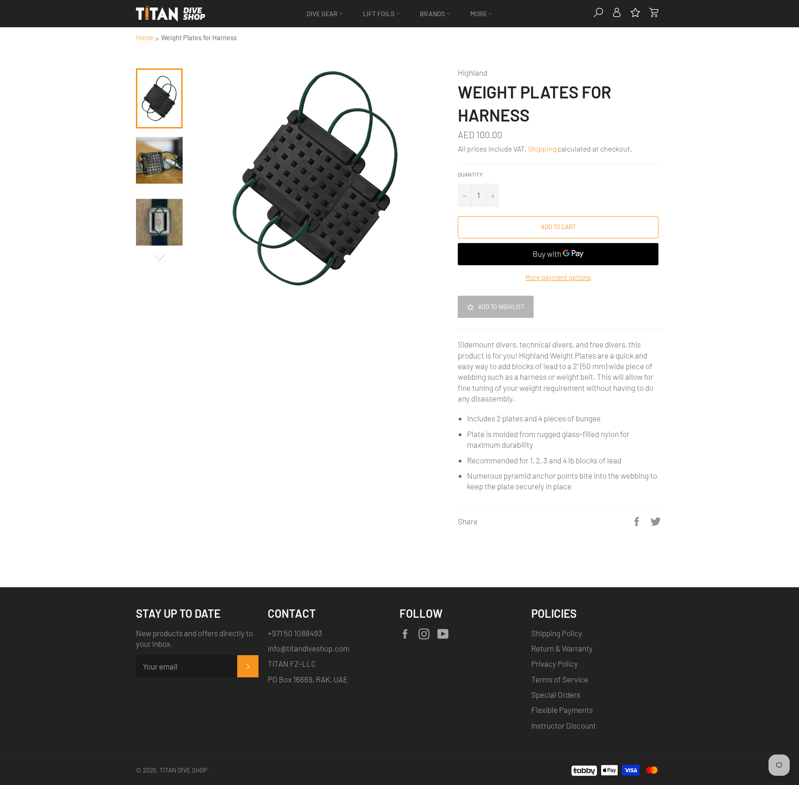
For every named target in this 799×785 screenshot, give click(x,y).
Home (145, 37)
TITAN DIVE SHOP (183, 770)
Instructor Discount (563, 725)
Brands (433, 14)
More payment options (558, 277)
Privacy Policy (554, 663)
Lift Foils (379, 14)
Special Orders (555, 694)
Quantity (470, 174)
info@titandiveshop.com (309, 648)
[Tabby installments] (584, 768)
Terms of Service (559, 679)
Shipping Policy (556, 633)
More (479, 14)
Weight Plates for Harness (199, 37)
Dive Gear (323, 14)
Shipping (542, 148)
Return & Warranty (562, 648)
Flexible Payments (562, 709)
